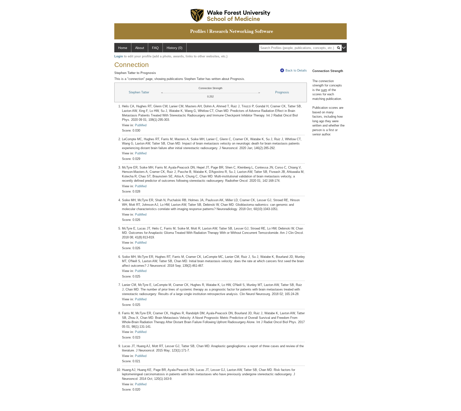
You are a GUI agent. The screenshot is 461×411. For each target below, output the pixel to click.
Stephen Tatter (139, 92)
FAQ (155, 48)
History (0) (174, 48)
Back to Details (296, 70)
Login (118, 56)
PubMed (140, 125)
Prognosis (282, 92)
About (139, 48)
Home (122, 48)
